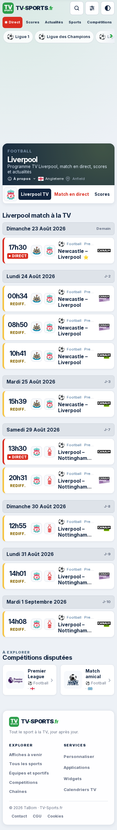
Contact (19, 816)
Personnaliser (79, 756)
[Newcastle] (36, 250)
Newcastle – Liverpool (73, 254)
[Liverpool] (49, 250)
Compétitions (99, 22)
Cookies (55, 816)
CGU (37, 816)
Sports (75, 22)
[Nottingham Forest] (49, 451)
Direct (14, 22)
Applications (77, 767)
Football (69, 244)
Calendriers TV (80, 789)
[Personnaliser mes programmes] (92, 8)
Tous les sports (25, 763)
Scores (32, 22)
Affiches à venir (25, 754)
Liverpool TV (35, 194)
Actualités (54, 22)
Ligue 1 (18, 36)
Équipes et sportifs (29, 772)
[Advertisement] (58, 93)
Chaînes (18, 791)
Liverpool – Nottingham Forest (72, 458)
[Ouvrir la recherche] (77, 8)
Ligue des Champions (64, 36)
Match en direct (71, 194)
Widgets (73, 778)
